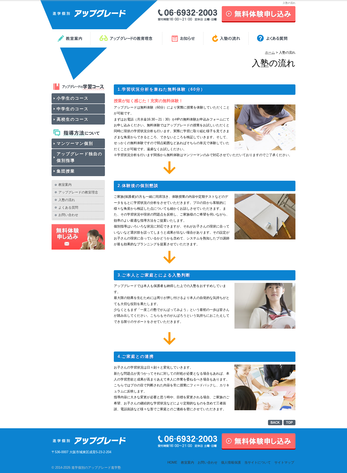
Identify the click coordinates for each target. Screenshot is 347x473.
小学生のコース (73, 98)
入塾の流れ (66, 200)
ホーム (270, 52)
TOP (289, 422)
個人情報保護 (231, 462)
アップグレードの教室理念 (78, 192)
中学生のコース (73, 109)
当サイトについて (257, 462)
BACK (275, 422)
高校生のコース (73, 119)
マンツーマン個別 (75, 143)
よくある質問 (68, 207)
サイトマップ (284, 462)
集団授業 (66, 171)
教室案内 (65, 185)
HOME (172, 462)
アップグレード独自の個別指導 (79, 157)
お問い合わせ (68, 215)
